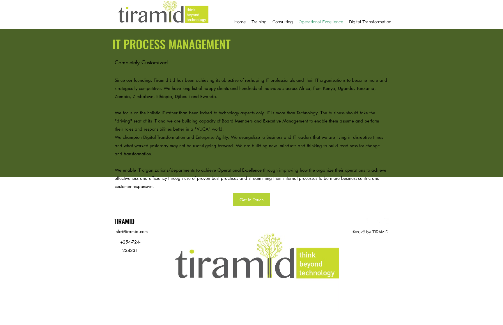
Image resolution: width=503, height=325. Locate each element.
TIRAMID (124, 221)
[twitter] (378, 221)
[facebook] (369, 221)
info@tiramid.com (131, 231)
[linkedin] (386, 221)
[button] (251, 199)
